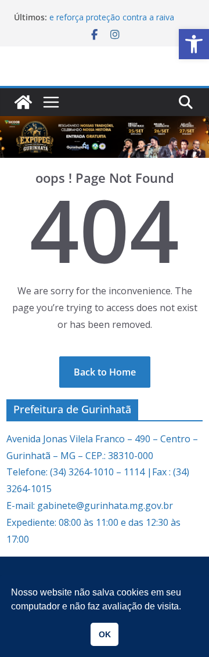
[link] (194, 44)
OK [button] (105, 634)
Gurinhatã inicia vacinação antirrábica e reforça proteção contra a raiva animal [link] (119, 18)
